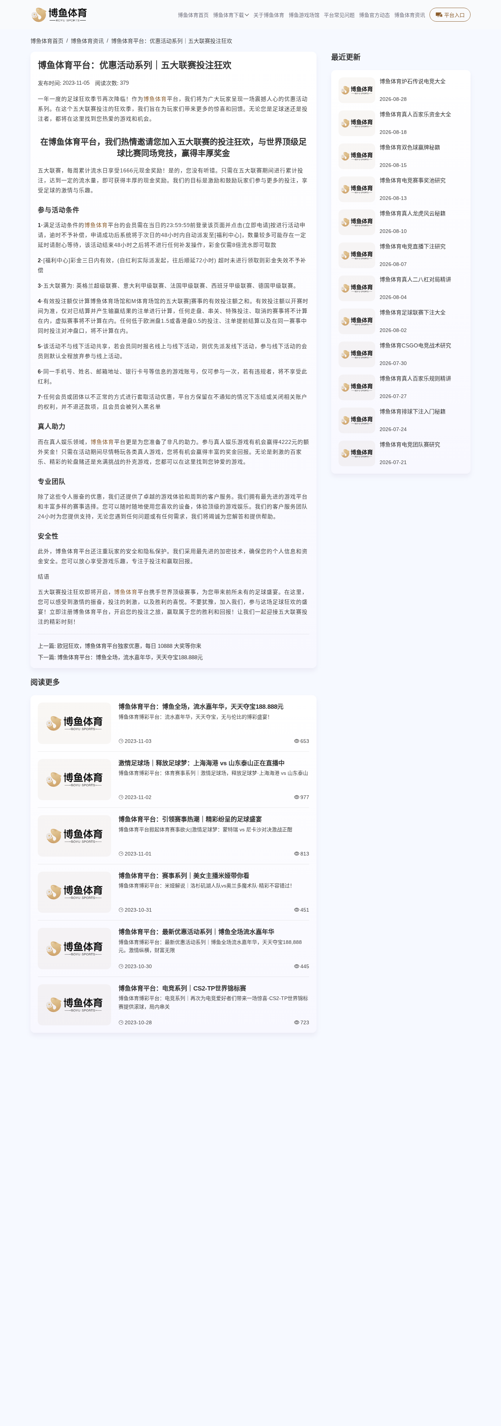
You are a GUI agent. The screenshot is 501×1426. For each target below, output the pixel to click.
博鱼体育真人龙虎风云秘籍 (413, 213)
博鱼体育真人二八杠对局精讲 (415, 279)
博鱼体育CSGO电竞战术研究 (415, 345)
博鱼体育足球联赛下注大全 (413, 312)
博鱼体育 (155, 99)
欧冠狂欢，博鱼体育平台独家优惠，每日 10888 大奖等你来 (129, 646)
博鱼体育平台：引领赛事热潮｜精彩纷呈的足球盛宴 (190, 819)
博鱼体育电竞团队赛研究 (410, 444)
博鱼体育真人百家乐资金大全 (415, 114)
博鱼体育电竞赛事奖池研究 (413, 180)
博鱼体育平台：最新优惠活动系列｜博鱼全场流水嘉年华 (196, 932)
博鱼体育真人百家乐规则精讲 (415, 378)
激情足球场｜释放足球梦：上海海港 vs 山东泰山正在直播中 (201, 763)
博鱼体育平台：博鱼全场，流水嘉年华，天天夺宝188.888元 (130, 657)
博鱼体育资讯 (409, 15)
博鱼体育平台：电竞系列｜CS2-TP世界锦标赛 (182, 988)
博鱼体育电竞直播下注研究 (413, 246)
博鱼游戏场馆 (304, 15)
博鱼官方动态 (374, 15)
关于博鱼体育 (268, 15)
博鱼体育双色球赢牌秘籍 (410, 147)
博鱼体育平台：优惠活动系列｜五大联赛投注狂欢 (171, 41)
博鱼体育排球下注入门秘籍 (413, 411)
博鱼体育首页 (193, 15)
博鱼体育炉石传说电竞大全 (413, 81)
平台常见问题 (339, 15)
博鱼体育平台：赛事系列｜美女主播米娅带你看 (183, 875)
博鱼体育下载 (228, 15)
